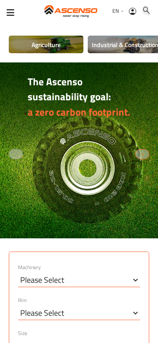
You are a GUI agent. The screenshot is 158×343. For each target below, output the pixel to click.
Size (22, 333)
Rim (22, 300)
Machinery (29, 267)
